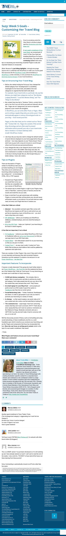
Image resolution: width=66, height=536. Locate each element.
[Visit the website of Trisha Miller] (3, 397)
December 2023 (27, 482)
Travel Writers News (49, 499)
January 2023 (26, 494)
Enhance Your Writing (7, 487)
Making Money (31, 347)
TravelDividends (48, 502)
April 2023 (25, 490)
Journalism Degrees (49, 490)
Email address (48, 23)
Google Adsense (48, 162)
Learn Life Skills (48, 492)
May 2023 (25, 489)
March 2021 (26, 521)
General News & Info (7, 490)
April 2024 (25, 479)
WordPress (25, 350)
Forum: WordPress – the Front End (14, 269)
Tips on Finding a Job (49, 155)
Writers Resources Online (50, 506)
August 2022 (26, 499)
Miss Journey (12, 445)
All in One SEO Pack (11, 224)
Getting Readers (6, 492)
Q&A (3, 504)
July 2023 (25, 485)
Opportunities (5, 499)
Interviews (4, 497)
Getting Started (11, 36)
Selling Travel (47, 165)
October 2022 (26, 495)
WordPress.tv (6, 75)
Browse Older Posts (28, 524)
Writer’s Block (57, 168)
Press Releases (48, 139)
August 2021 (26, 512)
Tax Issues (57, 177)
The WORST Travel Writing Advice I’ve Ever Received (54, 50)
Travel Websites (48, 144)
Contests (4, 485)
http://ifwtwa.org (22, 437)
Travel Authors (48, 110)
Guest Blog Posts (6, 495)
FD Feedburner (9, 234)
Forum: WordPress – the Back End (12, 259)
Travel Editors (47, 115)
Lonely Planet (47, 494)
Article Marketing (48, 124)
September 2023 (27, 484)
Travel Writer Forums (59, 150)
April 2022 (25, 502)
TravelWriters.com (48, 504)
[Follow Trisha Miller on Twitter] (5, 397)
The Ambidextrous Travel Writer (9, 509)
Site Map (58, 529)
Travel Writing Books (7, 519)
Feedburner (8, 290)
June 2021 (25, 516)
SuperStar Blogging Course (51, 495)
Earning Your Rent (58, 164)
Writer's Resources (6, 522)
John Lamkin (12, 430)
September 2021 (27, 511)
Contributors (27, 11)
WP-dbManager (10, 218)
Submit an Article (39, 11)
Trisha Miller (23, 34)
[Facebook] (64, 1)
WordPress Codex (20, 72)
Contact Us (16, 11)
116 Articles (34, 360)
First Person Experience (7, 489)
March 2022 (26, 504)
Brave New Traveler (49, 480)
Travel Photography (6, 514)
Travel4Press (47, 500)
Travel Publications (49, 141)
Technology (4, 507)
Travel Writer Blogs (58, 148)
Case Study (9, 347)
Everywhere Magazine (49, 482)
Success (5, 350)
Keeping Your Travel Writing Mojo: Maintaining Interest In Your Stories (54, 69)
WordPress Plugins (8, 353)
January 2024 (26, 480)
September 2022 (27, 497)
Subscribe (48, 31)
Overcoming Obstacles (7, 500)
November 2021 (27, 509)
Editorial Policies (30, 529)
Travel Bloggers (48, 112)
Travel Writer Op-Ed (6, 517)
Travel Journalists (48, 117)
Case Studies (32, 34)
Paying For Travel (58, 166)
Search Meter (9, 241)
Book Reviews (5, 479)
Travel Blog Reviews (7, 512)
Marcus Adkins (12, 408)
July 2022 (25, 500)
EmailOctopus (48, 35)
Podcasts (4, 502)
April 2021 (25, 519)
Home (2, 11)
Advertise (50, 11)
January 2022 (26, 507)
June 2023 (25, 487)
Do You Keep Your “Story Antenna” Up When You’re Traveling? (54, 62)
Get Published (20, 347)
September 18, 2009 (13, 34)
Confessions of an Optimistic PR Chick (11, 482)
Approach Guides (48, 479)
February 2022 (26, 506)
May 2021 (25, 517)
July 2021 (25, 514)
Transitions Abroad (49, 497)
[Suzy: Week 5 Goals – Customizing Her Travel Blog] (11, 57)
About (9, 11)
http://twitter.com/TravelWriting (18, 394)
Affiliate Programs (48, 160)
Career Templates (48, 148)
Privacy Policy (42, 529)
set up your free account (27, 236)
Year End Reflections (7, 524)
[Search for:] (55, 15)
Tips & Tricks (5, 511)
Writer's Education (6, 521)
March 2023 (26, 492)
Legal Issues (57, 175)
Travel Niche (15, 350)
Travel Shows (5, 516)
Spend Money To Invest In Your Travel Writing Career (54, 77)
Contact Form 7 (9, 245)
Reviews (4, 506)
